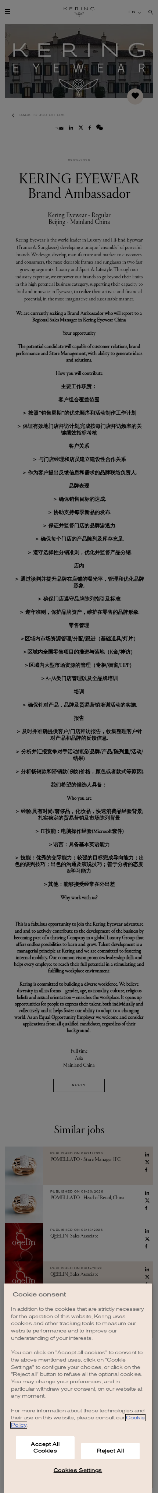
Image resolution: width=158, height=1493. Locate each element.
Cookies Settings (78, 1470)
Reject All (110, 1451)
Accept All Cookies (45, 1447)
